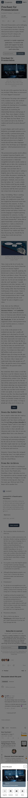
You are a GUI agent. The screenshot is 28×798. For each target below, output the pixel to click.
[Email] (16, 791)
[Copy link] (4, 791)
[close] (25, 766)
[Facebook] (10, 791)
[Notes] (22, 791)
